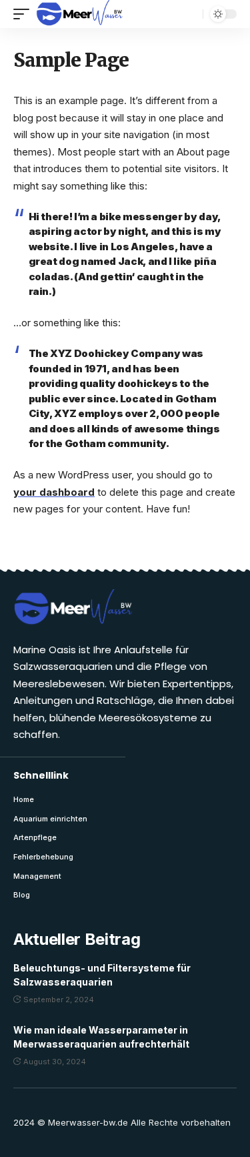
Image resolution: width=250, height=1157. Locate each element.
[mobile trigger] (24, 14)
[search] (189, 14)
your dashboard (54, 492)
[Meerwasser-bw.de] (79, 14)
